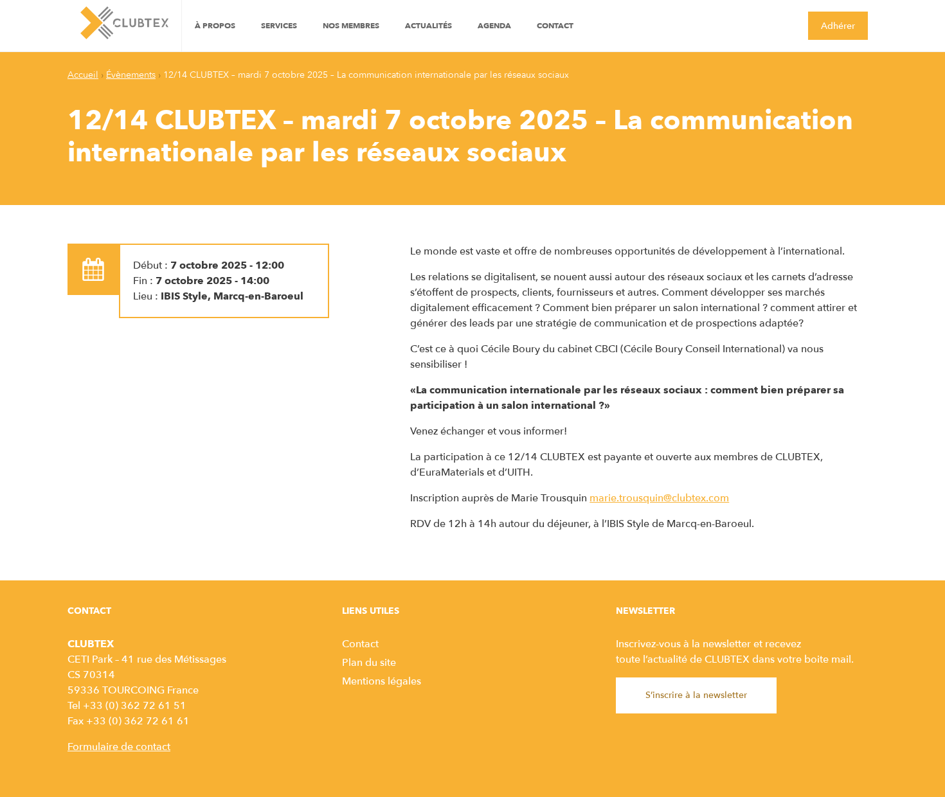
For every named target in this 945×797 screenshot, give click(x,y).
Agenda (494, 26)
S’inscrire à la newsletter (696, 695)
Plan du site (369, 663)
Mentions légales (381, 681)
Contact (555, 26)
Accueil (83, 75)
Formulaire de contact (119, 747)
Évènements (131, 75)
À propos (215, 26)
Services (279, 26)
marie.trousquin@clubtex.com (659, 498)
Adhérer (838, 26)
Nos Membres (351, 26)
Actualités (428, 26)
